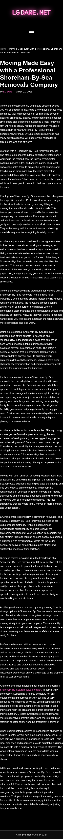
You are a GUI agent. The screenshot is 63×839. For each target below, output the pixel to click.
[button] (31, 31)
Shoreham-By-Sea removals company (21, 689)
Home (3, 48)
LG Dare (7, 91)
